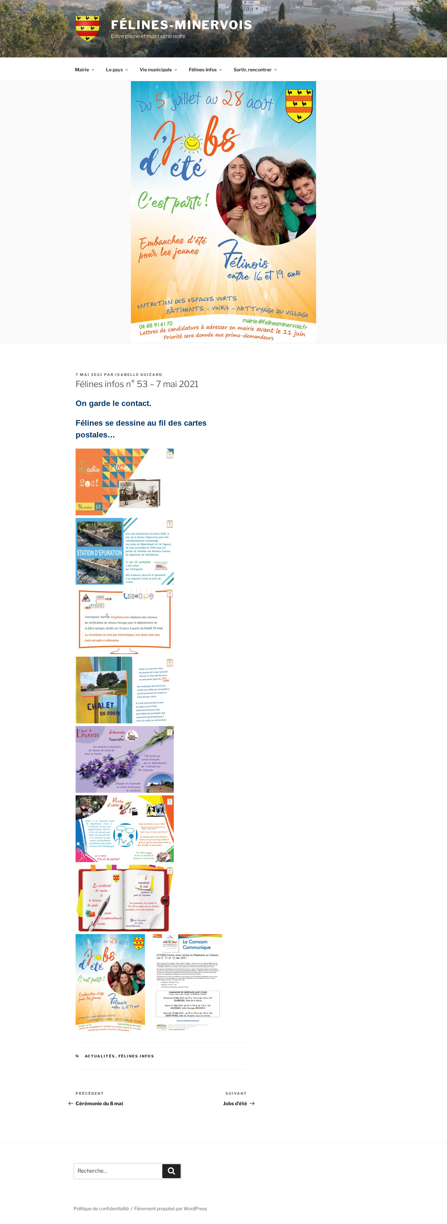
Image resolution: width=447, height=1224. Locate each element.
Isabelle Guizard (138, 374)
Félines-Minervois (182, 25)
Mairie (82, 69)
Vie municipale (156, 69)
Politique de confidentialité (101, 1208)
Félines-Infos (203, 69)
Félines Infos (136, 1056)
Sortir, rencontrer (253, 69)
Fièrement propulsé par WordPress (170, 1208)
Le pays (114, 69)
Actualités (100, 1056)
